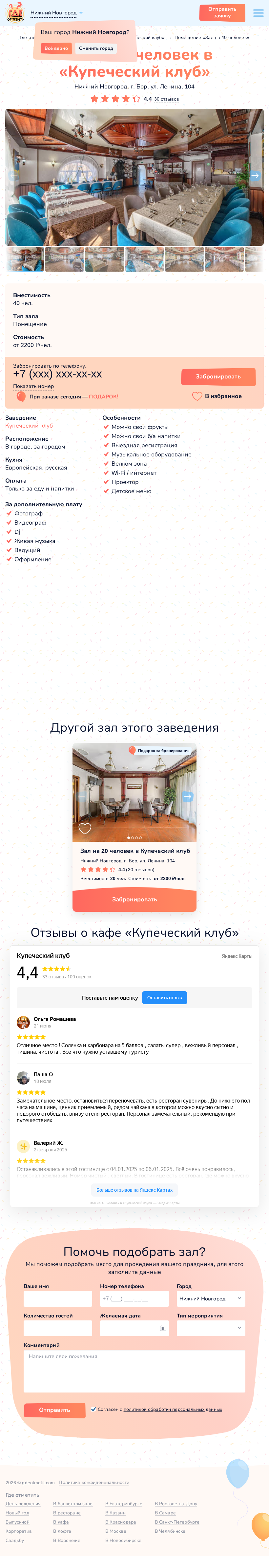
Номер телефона (122, 1286)
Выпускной (18, 1522)
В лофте (62, 1531)
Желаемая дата (120, 1315)
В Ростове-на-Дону (176, 1503)
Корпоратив (19, 1531)
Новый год (17, 1512)
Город (184, 1286)
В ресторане (67, 1512)
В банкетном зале (73, 1503)
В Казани (115, 1512)
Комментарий (42, 1345)
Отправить (54, 1410)
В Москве (115, 1531)
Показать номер (33, 386)
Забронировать (218, 376)
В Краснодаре (120, 1522)
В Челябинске (170, 1531)
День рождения (23, 1503)
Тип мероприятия (200, 1315)
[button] (14, 176)
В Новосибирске (123, 1540)
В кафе (61, 1522)
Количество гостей (48, 1315)
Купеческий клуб (29, 425)
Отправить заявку (222, 12)
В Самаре (165, 1512)
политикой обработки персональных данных (173, 1409)
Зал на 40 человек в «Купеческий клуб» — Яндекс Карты (134, 1203)
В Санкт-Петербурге (177, 1522)
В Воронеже (66, 1540)
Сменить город (96, 48)
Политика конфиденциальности (94, 1482)
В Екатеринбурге (123, 1503)
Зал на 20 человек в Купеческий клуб (135, 851)
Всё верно (56, 48)
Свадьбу (15, 1540)
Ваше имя (36, 1286)
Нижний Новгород (53, 12)
